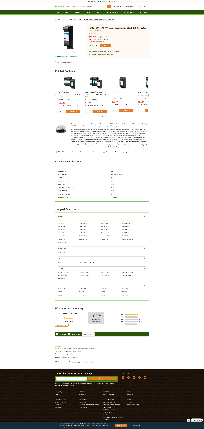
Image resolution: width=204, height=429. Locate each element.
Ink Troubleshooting (108, 399)
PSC (59, 285)
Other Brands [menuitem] (111, 12)
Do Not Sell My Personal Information (89, 404)
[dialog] (102, 425)
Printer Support (107, 407)
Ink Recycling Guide (108, 409)
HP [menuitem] (58, 12)
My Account (130, 394)
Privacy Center (83, 407)
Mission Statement (60, 397)
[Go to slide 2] (105, 116)
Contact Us (58, 404)
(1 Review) (98, 30)
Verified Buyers (75, 334)
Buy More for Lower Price (96, 41)
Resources (106, 391)
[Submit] (109, 6)
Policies (82, 391)
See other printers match (62, 59)
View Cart (129, 402)
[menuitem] (118, 6)
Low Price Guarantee (108, 394)
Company (58, 391)
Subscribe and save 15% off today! (102, 54)
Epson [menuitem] (67, 12)
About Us (57, 394)
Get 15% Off (58, 407)
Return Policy (82, 402)
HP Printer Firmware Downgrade (112, 404)
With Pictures (62, 334)
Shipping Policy (83, 399)
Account (130, 391)
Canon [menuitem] (88, 12)
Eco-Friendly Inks (107, 412)
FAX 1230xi (69, 56)
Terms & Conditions (84, 397)
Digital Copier (62, 248)
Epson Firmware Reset (109, 402)
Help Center (106, 414)
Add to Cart (105, 45)
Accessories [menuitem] (128, 12)
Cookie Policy (88, 425)
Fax (59, 258)
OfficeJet (61, 268)
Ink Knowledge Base (108, 397)
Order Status (130, 399)
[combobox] (91, 6)
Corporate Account (60, 399)
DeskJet (60, 216)
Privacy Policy (63, 385)
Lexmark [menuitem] (98, 12)
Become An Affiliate (60, 402)
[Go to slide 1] (102, 116)
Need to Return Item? (133, 404)
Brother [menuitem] (77, 12)
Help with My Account (133, 397)
